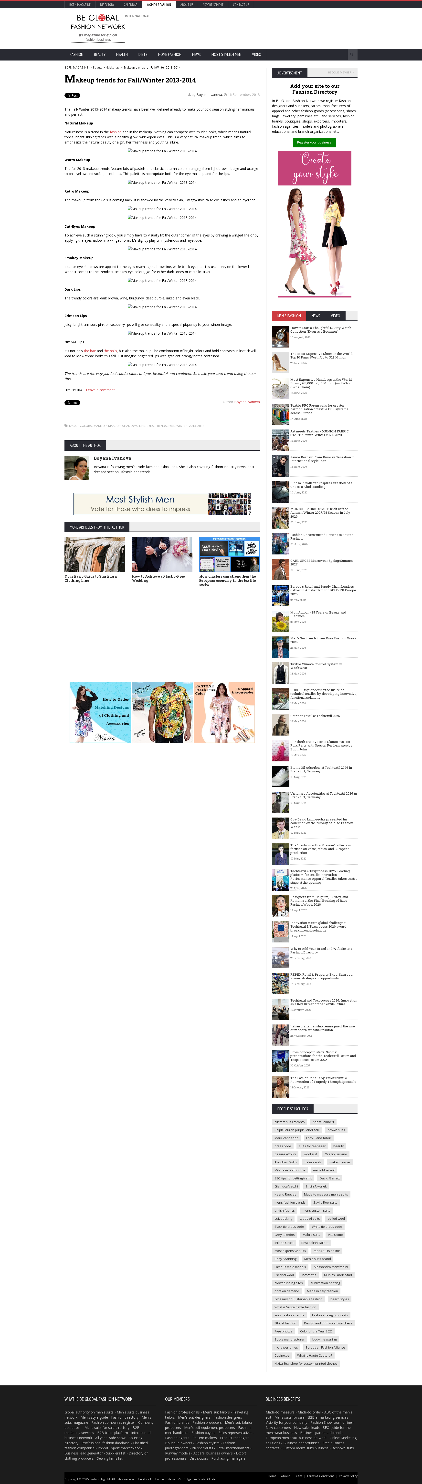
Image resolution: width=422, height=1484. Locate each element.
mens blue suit (324, 1170)
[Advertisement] (263, 28)
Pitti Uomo (335, 1234)
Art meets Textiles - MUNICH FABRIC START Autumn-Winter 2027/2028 (319, 433)
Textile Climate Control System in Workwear (316, 666)
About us (186, 4)
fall (172, 425)
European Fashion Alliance (325, 1347)
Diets (143, 54)
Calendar (130, 4)
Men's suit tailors (216, 1412)
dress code (282, 1146)
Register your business (314, 142)
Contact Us (241, 4)
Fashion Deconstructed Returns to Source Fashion (321, 536)
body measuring (324, 1339)
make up (100, 425)
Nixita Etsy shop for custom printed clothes (306, 1363)
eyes (150, 425)
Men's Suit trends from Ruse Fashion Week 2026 (323, 640)
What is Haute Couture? (314, 1355)
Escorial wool (284, 1275)
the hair (89, 350)
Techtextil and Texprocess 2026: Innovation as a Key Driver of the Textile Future (323, 1002)
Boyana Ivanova (209, 94)
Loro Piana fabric (318, 1138)
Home (272, 1476)
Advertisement (213, 4)
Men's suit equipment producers (209, 1427)
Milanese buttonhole (289, 1170)
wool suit (310, 1154)
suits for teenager (312, 1146)
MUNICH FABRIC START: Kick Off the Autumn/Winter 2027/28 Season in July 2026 (320, 513)
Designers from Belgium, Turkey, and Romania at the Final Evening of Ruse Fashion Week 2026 (319, 901)
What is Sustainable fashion (295, 1307)
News (196, 54)
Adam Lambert (323, 1122)
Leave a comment (100, 390)
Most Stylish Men (226, 54)
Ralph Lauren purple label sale (297, 1130)
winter (182, 425)
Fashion (76, 54)
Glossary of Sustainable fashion (298, 1299)
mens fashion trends (290, 1202)
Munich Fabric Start (338, 1275)
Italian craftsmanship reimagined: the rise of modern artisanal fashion (322, 1028)
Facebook (145, 1479)
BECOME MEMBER (339, 72)
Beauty (100, 54)
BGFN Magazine (80, 4)
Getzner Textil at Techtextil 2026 (315, 716)
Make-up (113, 67)
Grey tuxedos (284, 1234)
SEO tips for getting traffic (293, 1178)
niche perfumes (286, 1347)
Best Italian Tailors (314, 1242)
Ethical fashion (285, 1323)
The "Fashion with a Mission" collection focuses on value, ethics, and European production (320, 849)
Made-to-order (309, 1412)
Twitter (159, 1479)
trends (161, 425)
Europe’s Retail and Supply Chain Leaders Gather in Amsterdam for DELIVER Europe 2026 (323, 590)
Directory (107, 4)
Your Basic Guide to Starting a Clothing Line (90, 578)
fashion (116, 132)
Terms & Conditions (320, 1476)
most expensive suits (290, 1251)
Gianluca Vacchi (286, 1186)
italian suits (313, 1162)
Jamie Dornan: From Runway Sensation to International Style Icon (322, 459)
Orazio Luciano (336, 1154)
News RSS (174, 1479)
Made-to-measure (280, 1412)
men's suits (105, 1412)
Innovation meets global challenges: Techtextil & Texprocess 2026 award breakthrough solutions (318, 926)
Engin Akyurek (316, 1186)
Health (122, 54)
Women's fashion (159, 4)
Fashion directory (124, 1417)
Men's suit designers (194, 1417)
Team (298, 1476)
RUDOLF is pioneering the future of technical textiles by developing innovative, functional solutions (323, 694)
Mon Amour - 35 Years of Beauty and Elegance (318, 614)
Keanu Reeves (285, 1194)
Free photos (283, 1331)
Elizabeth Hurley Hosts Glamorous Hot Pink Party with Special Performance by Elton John (321, 745)
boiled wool (336, 1218)
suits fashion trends (289, 1315)
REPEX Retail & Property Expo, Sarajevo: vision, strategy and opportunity (321, 976)
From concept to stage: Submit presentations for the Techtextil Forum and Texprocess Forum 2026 (323, 1056)
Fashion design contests (330, 1315)
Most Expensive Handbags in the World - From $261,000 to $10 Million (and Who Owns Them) (322, 383)
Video (256, 54)
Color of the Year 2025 (316, 1331)
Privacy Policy (348, 1476)
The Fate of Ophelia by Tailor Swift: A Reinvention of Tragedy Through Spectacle (323, 1080)
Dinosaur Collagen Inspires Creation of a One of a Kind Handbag (321, 485)
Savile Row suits (325, 1202)
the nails (110, 350)
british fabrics (284, 1210)
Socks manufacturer (289, 1339)
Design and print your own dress (328, 1323)
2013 (192, 425)
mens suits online (327, 1251)
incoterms (309, 1275)
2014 (200, 425)
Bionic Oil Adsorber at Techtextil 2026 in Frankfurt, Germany (321, 769)
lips (142, 425)
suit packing (283, 1218)
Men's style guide (94, 1417)
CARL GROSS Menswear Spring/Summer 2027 (322, 562)
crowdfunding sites (288, 1283)
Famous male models (290, 1267)
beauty (338, 1146)
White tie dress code (327, 1226)
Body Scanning (285, 1259)
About (285, 1476)
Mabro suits (311, 1234)
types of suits (310, 1218)
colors (86, 425)
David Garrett (330, 1178)
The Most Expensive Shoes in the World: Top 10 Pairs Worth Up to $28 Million (321, 355)
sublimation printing (325, 1283)
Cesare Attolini (285, 1154)
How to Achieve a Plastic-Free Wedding (158, 578)
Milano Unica (284, 1242)
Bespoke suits (343, 1448)
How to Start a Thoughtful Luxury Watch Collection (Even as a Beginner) (320, 330)
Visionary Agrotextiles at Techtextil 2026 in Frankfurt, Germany (323, 795)
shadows (130, 425)
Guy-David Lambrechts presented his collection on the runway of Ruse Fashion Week (321, 823)
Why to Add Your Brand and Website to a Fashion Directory (321, 950)
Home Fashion (169, 54)
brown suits (336, 1130)
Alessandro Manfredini (331, 1267)
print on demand (286, 1291)
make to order (339, 1162)
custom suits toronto (289, 1122)
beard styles (339, 1299)
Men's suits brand (317, 1259)
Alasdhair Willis (285, 1162)
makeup (114, 425)
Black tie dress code (289, 1226)
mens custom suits (316, 1210)
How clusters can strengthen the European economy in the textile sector (227, 580)
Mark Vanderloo (286, 1138)
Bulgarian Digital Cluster (200, 1479)
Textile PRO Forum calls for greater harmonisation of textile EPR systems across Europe (319, 409)
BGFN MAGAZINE (76, 67)
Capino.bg (281, 1355)
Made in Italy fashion (322, 1291)
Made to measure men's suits (326, 1194)
